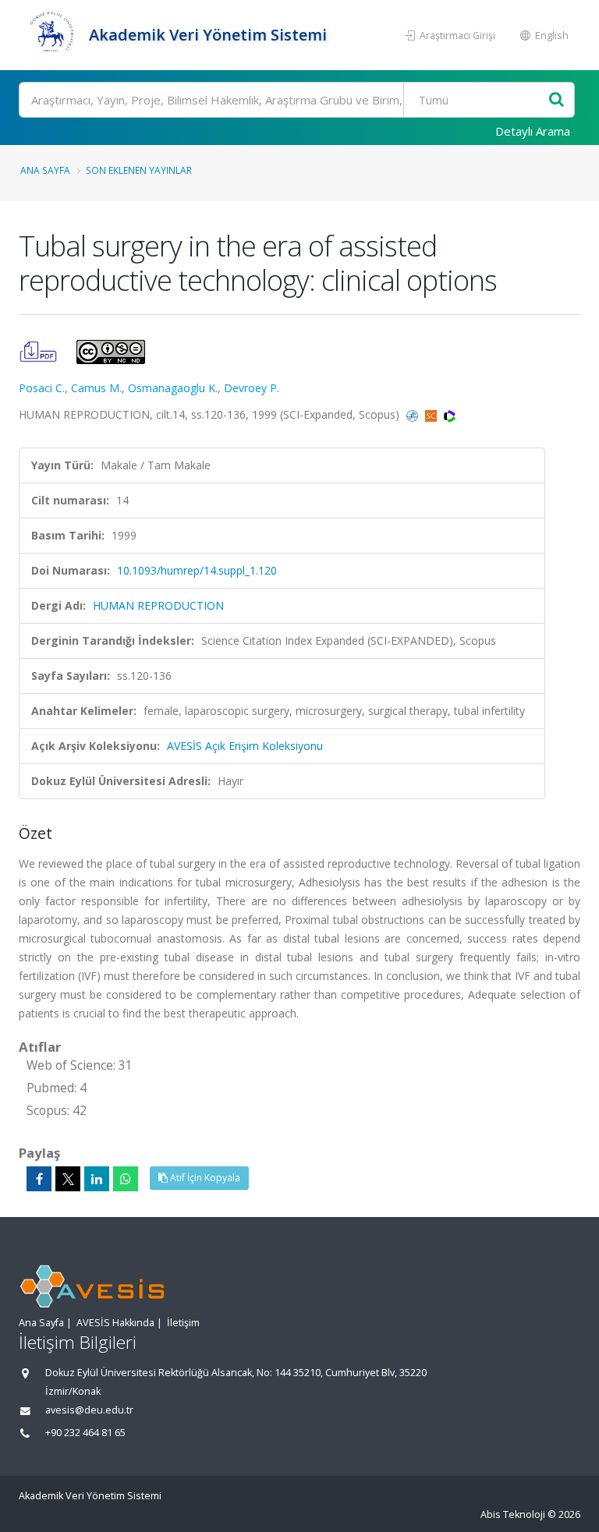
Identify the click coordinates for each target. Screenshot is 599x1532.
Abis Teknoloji (512, 1514)
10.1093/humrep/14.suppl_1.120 (197, 570)
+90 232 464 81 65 (85, 1432)
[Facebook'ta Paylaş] (39, 1178)
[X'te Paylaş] (67, 1178)
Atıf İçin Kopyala (204, 1177)
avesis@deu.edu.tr (89, 1410)
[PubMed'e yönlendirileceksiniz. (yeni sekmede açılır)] (413, 414)
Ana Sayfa (45, 170)
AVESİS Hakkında (115, 1322)
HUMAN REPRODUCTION (158, 605)
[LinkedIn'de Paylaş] (96, 1178)
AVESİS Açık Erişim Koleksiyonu (245, 745)
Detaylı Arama (532, 131)
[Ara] (556, 100)
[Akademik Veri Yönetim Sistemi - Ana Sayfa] (52, 35)
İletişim (183, 1322)
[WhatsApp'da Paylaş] (125, 1178)
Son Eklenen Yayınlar (139, 170)
